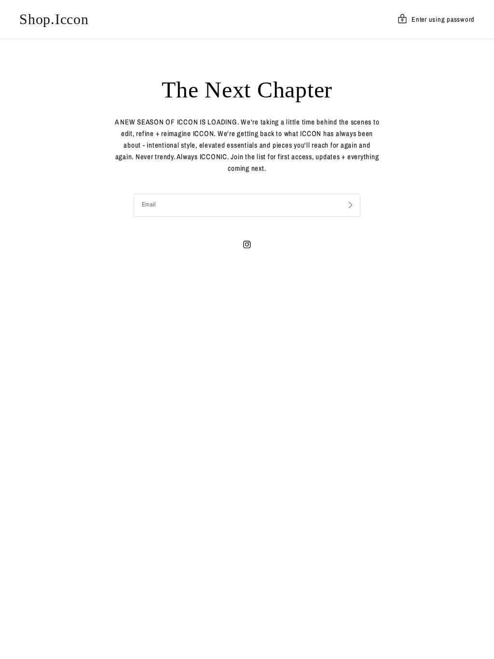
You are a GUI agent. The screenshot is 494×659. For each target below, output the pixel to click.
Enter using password (443, 19)
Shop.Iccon (54, 19)
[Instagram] (247, 244)
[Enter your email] (350, 205)
